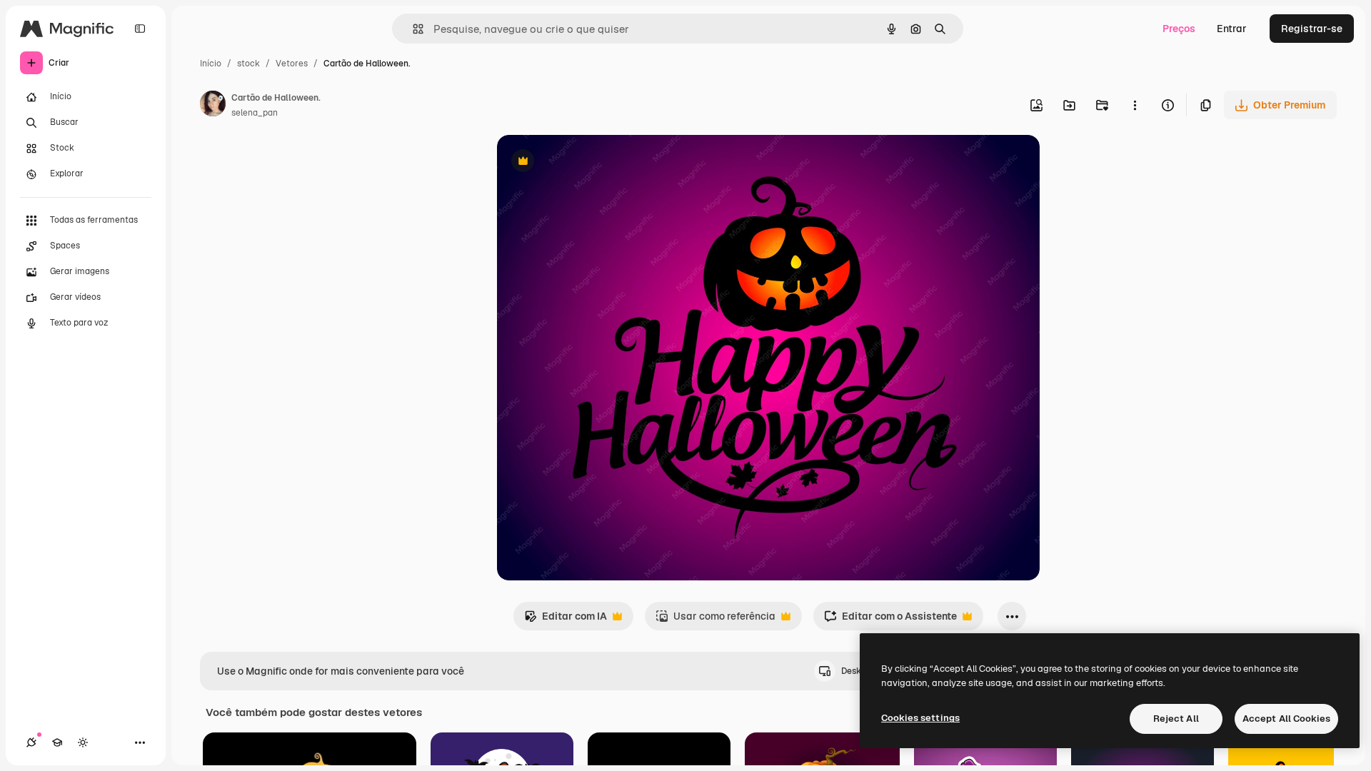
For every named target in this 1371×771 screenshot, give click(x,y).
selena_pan (254, 113)
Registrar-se (1311, 28)
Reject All (1176, 718)
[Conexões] (31, 742)
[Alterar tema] (82, 742)
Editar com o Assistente (890, 620)
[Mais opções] (1134, 105)
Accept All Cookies (1286, 718)
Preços (1178, 28)
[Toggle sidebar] (140, 28)
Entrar (1232, 28)
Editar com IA (565, 620)
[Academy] (57, 742)
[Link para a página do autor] (213, 106)
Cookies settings (920, 718)
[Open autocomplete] (412, 29)
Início (210, 63)
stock (248, 63)
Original (588, 162)
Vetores (292, 63)
